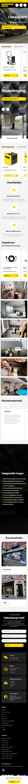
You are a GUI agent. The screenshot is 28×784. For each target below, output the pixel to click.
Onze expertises (6, 712)
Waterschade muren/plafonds (9, 753)
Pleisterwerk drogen (12, 138)
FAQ (3, 727)
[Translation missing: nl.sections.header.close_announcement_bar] (27, 1)
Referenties (5, 718)
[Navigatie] (25, 5)
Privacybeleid (5, 723)
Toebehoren (5, 745)
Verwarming (5, 742)
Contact (4, 729)
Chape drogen (5, 749)
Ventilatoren (5, 740)
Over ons (4, 716)
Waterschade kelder (7, 751)
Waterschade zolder (7, 758)
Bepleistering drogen (7, 747)
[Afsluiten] (27, 777)
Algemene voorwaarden (8, 721)
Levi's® (5, 602)
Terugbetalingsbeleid (7, 725)
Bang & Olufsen (7, 569)
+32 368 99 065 (13, 669)
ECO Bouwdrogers (6, 738)
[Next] (24, 1)
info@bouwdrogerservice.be (16, 697)
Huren (3, 714)
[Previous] (3, 1)
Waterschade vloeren (7, 756)
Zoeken (4, 710)
